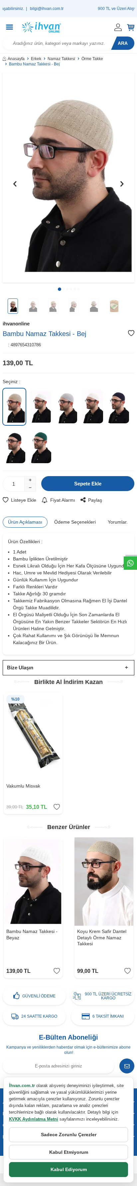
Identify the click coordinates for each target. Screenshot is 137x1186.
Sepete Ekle (87, 483)
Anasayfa (16, 58)
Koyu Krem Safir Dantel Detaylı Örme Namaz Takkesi (101, 938)
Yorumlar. (118, 522)
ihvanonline (16, 323)
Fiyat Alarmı (62, 500)
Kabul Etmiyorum (68, 1152)
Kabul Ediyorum (69, 1169)
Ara (123, 43)
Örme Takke (92, 58)
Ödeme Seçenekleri (75, 522)
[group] (68, 177)
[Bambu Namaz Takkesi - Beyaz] (33, 881)
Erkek (36, 58)
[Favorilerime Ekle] (57, 807)
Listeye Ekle (23, 500)
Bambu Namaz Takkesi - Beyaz (32, 934)
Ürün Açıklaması (25, 522)
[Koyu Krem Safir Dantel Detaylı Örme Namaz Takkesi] (103, 881)
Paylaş (95, 500)
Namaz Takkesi (61, 58)
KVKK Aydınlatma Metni (33, 1119)
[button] (59, 289)
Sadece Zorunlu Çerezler (68, 1134)
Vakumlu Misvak (23, 786)
